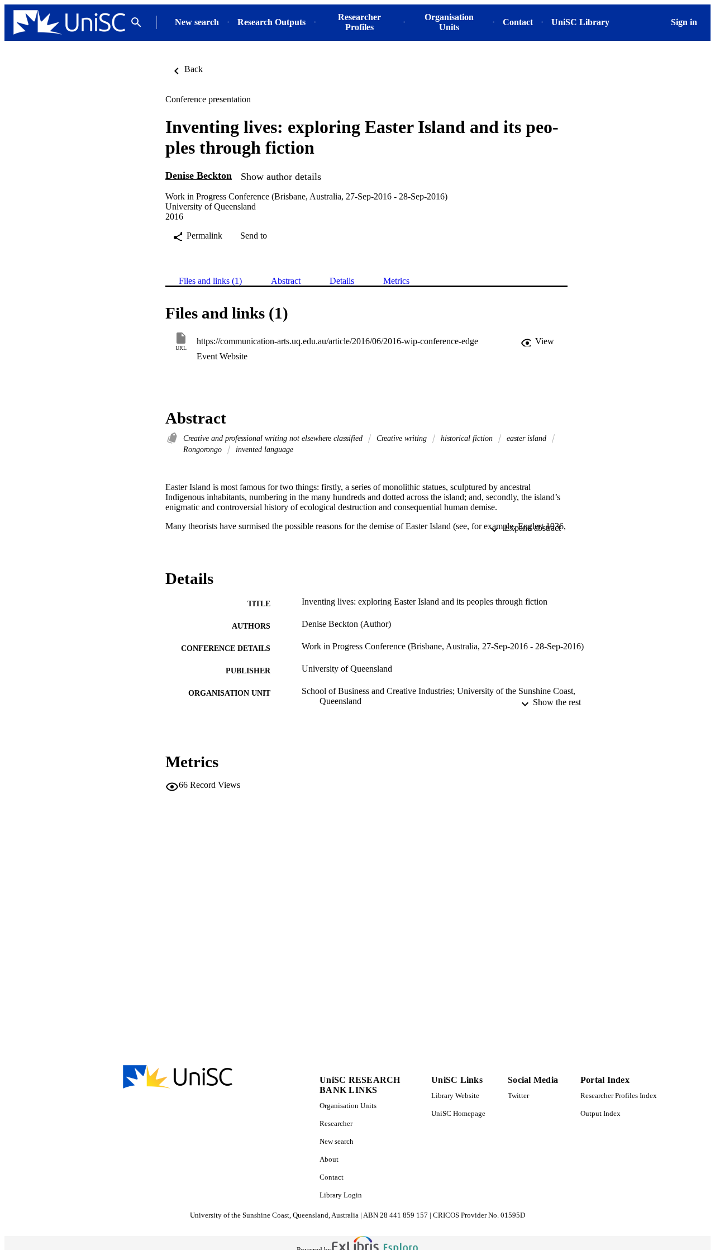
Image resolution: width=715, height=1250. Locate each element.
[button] (537, 341)
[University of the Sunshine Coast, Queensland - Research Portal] (69, 22)
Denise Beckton (198, 175)
